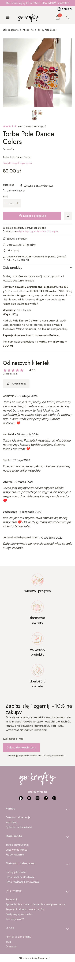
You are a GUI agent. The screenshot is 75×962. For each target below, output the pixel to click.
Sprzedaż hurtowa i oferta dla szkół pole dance (36, 904)
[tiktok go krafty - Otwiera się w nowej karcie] (46, 798)
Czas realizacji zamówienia (22, 882)
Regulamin (12, 899)
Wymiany (11, 822)
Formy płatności (16, 872)
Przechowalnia (15, 854)
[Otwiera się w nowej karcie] (54, 798)
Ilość (5, 196)
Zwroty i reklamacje (18, 817)
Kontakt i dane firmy (18, 936)
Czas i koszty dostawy (20, 877)
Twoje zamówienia (17, 845)
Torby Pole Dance (47, 29)
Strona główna (10, 29)
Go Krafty (8, 149)
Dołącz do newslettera (21, 747)
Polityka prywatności (19, 914)
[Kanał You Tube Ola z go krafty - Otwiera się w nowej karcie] (29, 798)
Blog (8, 941)
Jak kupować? (15, 919)
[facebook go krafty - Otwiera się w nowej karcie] (21, 798)
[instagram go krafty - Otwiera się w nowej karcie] (37, 798)
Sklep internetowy (33, 958)
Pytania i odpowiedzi (19, 827)
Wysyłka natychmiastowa (38, 185)
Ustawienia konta (16, 849)
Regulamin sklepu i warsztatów (25, 909)
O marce (11, 946)
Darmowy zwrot (16, 190)
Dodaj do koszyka (34, 216)
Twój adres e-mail (13, 738)
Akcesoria (28, 29)
